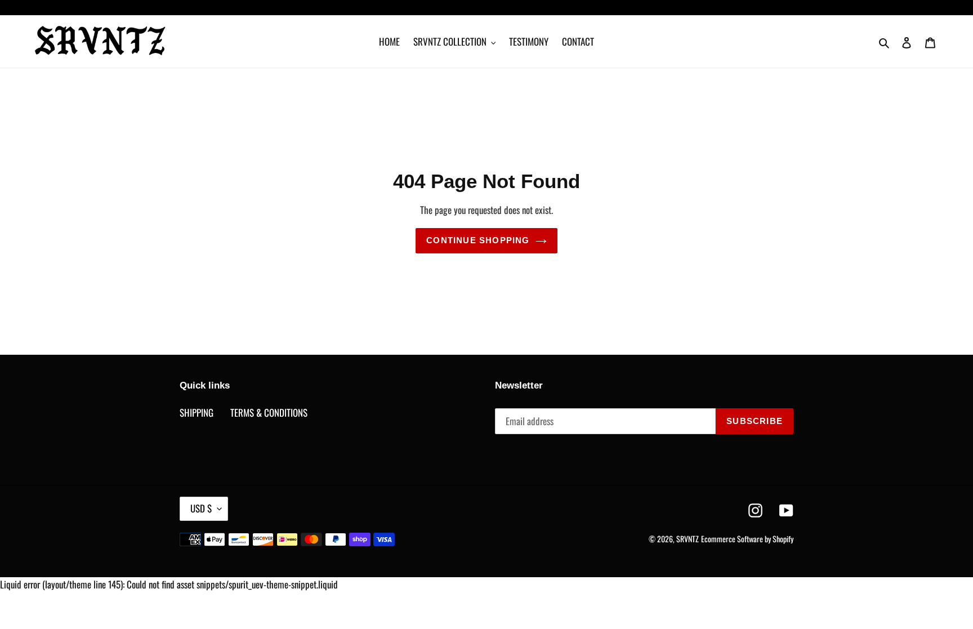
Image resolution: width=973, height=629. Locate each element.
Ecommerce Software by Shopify (747, 539)
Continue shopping (477, 240)
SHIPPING (196, 412)
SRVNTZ (687, 539)
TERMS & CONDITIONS (268, 412)
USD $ (201, 508)
